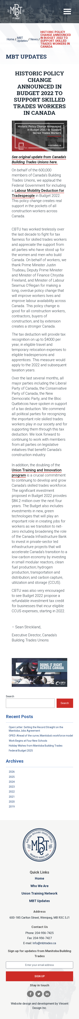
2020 (12, 801)
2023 (12, 786)
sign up (40, 976)
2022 (12, 791)
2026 (12, 771)
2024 (12, 781)
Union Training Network (39, 893)
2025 (12, 776)
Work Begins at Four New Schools (28, 740)
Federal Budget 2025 (21, 750)
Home (39, 878)
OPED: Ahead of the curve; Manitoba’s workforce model (41, 735)
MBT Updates (39, 901)
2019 (12, 806)
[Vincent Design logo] (39, 845)
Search (10, 696)
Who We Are (39, 886)
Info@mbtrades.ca (44, 943)
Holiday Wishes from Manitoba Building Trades (35, 745)
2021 (12, 796)
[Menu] (67, 12)
